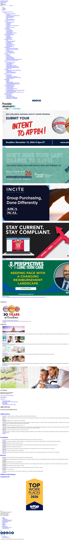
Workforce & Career (5, 343)
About (3, 517)
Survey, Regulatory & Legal (6, 527)
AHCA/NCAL (2, 399)
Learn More (4, 322)
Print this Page (2, 534)
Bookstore (4, 8)
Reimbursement (4, 353)
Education (4, 522)
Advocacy (4, 518)
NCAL (3, 10)
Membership (4, 524)
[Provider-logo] (7, 104)
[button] (11, 5)
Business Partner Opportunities (7, 520)
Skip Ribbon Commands (4, 0)
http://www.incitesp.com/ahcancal (7, 222)
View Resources (5, 365)
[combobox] (5, 5)
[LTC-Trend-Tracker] (11, 109)
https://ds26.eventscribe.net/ (6, 184)
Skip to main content (3, 1)
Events (3, 523)
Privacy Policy (4, 536)
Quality (3, 362)
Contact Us (4, 9)
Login (3, 7)
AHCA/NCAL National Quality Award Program (10, 320)
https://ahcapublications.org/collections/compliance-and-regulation (12, 259)
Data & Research (5, 521)
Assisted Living (4, 519)
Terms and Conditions (5, 537)
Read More (4, 147)
